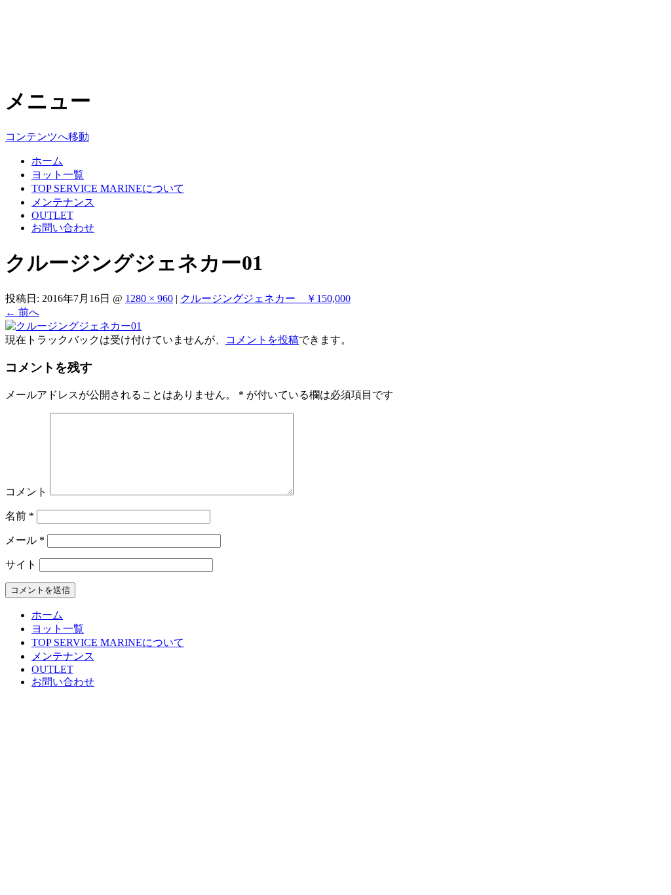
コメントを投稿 (262, 339)
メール (25, 540)
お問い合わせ (62, 227)
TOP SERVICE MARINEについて (107, 188)
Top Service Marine (93, 25)
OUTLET (52, 215)
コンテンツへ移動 (47, 136)
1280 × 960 (149, 298)
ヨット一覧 (57, 174)
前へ (22, 312)
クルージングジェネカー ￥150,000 (265, 298)
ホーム (47, 160)
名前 (19, 516)
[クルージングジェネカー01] (73, 326)
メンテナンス (62, 202)
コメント (26, 491)
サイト (21, 564)
